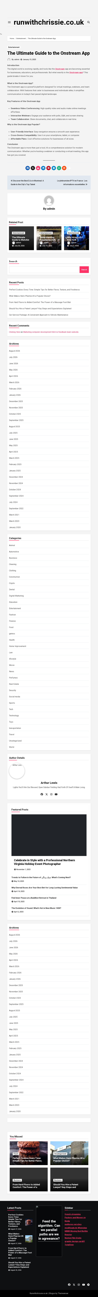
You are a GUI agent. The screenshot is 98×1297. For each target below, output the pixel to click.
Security (12, 690)
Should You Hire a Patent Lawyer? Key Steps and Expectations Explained (40, 308)
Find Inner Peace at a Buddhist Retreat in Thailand (33, 898)
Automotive (14, 552)
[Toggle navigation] (9, 22)
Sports (12, 703)
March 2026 (14, 382)
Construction (14, 577)
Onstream (60, 69)
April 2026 (13, 376)
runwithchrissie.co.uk (49, 22)
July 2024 (13, 502)
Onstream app (76, 72)
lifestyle (12, 659)
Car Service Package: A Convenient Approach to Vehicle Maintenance (38, 315)
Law (11, 652)
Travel (11, 734)
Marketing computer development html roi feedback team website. (51, 332)
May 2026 (13, 370)
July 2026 (13, 357)
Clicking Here (14, 332)
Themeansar (63, 1293)
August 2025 (14, 426)
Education (13, 602)
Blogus (52, 1293)
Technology (14, 715)
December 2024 (16, 477)
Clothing (12, 570)
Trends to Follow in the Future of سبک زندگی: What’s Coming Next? (41, 877)
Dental (12, 589)
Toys (11, 722)
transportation (15, 728)
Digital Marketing (16, 596)
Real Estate (14, 684)
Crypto (12, 583)
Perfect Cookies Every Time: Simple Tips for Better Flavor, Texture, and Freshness (44, 290)
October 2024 (15, 489)
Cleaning (12, 564)
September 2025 (16, 420)
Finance (12, 621)
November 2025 (16, 408)
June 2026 (13, 363)
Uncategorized (15, 741)
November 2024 (16, 483)
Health (12, 640)
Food (11, 627)
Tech (11, 709)
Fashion (12, 615)
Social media (14, 697)
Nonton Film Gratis (73, 1238)
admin (16, 59)
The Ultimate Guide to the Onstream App (48, 53)
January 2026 (15, 395)
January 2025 (15, 471)
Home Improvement (17, 646)
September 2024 (16, 496)
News (11, 671)
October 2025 (15, 414)
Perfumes (13, 678)
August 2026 (14, 351)
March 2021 (14, 515)
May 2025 (13, 445)
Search (13, 261)
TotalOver (69, 1245)
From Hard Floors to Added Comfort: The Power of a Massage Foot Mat (40, 302)
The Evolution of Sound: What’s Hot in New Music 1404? (36, 908)
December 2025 (16, 401)
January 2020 (15, 527)
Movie (11, 665)
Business (13, 558)
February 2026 (15, 389)
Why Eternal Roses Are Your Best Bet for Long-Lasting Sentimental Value (44, 888)
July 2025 (13, 433)
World (11, 747)
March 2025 (14, 458)
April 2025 (13, 452)
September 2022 (16, 508)
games (12, 634)
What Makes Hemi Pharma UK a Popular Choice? (30, 296)
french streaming (73, 1214)
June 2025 (13, 439)
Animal (12, 545)
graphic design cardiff (75, 1241)
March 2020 (14, 521)
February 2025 (15, 464)
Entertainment (13, 47)
